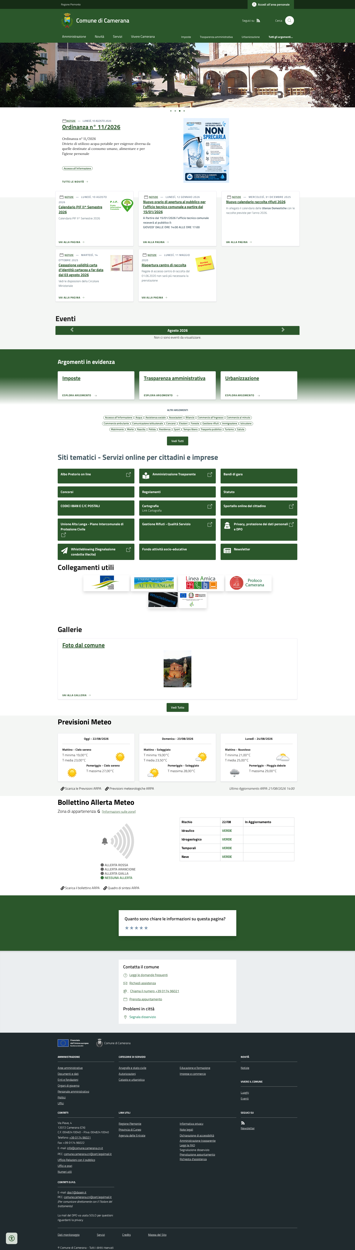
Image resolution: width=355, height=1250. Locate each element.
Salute (240, 429)
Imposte (186, 37)
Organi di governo (68, 1085)
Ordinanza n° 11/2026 (91, 126)
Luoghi (245, 1092)
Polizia (152, 429)
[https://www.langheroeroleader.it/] (106, 583)
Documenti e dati (68, 1073)
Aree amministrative (70, 1068)
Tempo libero (190, 429)
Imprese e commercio (193, 1073)
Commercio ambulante (116, 423)
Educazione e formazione (195, 1068)
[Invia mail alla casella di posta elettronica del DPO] (76, 1192)
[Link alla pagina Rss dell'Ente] (243, 1123)
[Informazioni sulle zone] (119, 811)
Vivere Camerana (143, 36)
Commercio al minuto (238, 417)
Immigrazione (229, 423)
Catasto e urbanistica (132, 1079)
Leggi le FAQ (187, 1145)
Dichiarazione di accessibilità (197, 1135)
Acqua (139, 417)
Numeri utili (65, 1171)
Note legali (186, 1129)
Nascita (141, 429)
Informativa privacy (191, 1123)
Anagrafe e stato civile (132, 1068)
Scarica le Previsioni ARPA (82, 788)
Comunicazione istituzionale (147, 423)
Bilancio (190, 417)
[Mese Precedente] (72, 329)
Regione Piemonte (71, 4)
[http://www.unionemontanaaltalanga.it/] (154, 583)
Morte (130, 429)
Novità (99, 36)
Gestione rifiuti (210, 423)
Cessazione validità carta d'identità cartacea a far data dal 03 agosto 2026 (81, 270)
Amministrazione (74, 36)
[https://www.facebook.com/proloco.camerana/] (248, 583)
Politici (62, 1097)
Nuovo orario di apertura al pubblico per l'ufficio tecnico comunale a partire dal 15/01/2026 (174, 206)
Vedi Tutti (177, 441)
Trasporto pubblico (211, 429)
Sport (177, 429)
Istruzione (245, 423)
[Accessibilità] (12, 1238)
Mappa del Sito (157, 1234)
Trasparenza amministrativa (216, 37)
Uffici (61, 1103)
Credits (126, 1234)
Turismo (229, 429)
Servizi (117, 36)
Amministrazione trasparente (198, 1140)
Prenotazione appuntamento (197, 1154)
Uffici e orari (65, 1166)
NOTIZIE (71, 121)
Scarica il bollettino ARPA (82, 887)
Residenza (164, 429)
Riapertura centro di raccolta (164, 265)
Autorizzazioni (127, 1073)
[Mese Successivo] (283, 329)
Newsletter (248, 1128)
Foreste (195, 423)
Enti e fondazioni (68, 1079)
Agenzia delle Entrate (132, 1135)
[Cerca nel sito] (288, 20)
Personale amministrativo (73, 1091)
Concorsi (171, 423)
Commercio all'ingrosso (210, 417)
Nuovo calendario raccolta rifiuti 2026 (255, 201)
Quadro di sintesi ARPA (123, 887)
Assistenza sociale (156, 417)
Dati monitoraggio (69, 1234)
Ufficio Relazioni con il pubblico (76, 1160)
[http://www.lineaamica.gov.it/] (201, 583)
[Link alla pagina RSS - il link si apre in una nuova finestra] (258, 20)
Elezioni (183, 423)
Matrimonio (117, 429)
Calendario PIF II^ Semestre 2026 (80, 209)
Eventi (245, 1098)
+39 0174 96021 (80, 1137)
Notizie (245, 1068)
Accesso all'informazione (118, 417)
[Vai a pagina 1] (171, 111)
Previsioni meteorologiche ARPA (131, 788)
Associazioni (175, 417)
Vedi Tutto (177, 707)
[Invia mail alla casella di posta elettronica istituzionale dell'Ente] (85, 1148)
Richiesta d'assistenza (193, 1159)
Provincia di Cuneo (130, 1129)
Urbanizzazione (251, 37)
